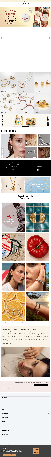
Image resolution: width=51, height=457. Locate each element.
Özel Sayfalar (4, 421)
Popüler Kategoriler (5, 434)
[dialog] (25, 451)
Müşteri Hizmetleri (5, 413)
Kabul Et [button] (36, 452)
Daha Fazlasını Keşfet (7, 343)
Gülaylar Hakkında (5, 397)
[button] (9, 455)
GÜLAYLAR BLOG (4, 439)
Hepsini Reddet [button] (36, 449)
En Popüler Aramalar (5, 426)
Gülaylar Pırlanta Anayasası (6, 405)
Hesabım (3, 409)
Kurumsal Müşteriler (5, 430)
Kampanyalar (4, 402)
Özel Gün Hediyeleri (5, 417)
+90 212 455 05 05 (6, 444)
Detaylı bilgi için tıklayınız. (14, 452)
